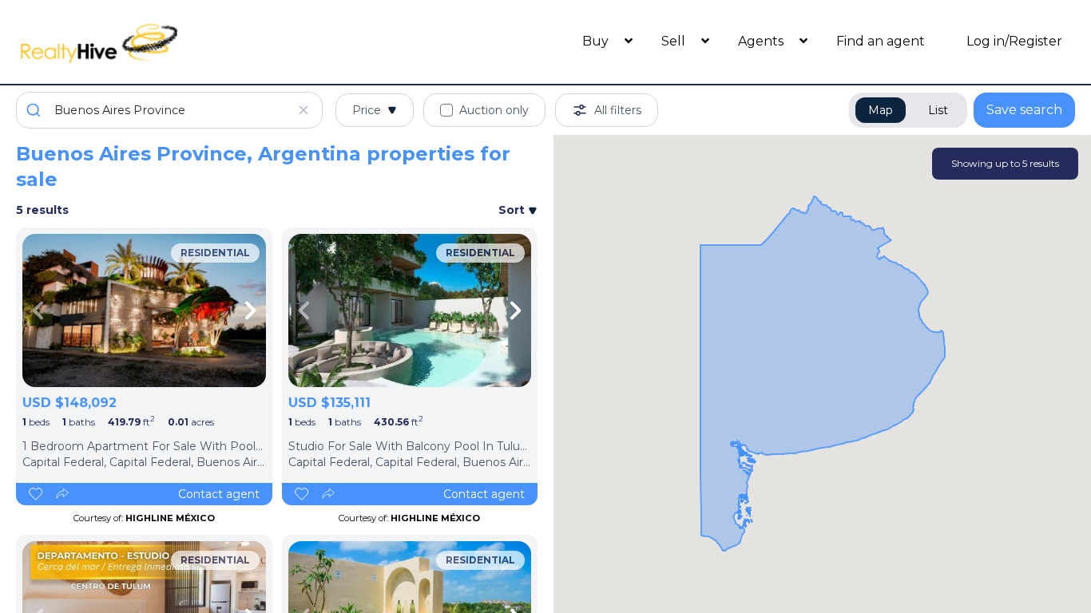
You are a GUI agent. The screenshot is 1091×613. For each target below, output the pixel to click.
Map (880, 110)
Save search (1024, 109)
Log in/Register (1014, 41)
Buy (597, 41)
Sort (513, 210)
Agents (762, 41)
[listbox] (144, 310)
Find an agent (880, 41)
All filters (617, 110)
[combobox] (169, 110)
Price (366, 110)
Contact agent (219, 494)
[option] (144, 310)
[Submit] (35, 110)
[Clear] (303, 110)
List (938, 110)
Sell (674, 41)
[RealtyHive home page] (148, 42)
